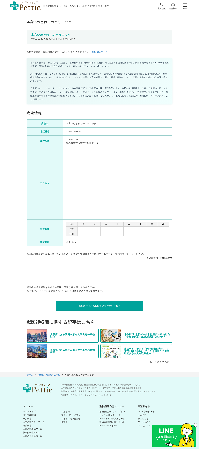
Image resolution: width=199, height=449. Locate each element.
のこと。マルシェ (146, 425)
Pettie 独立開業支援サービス (113, 418)
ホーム (30, 374)
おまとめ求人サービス (110, 415)
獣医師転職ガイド (31, 432)
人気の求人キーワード (33, 422)
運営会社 (65, 422)
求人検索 (161, 8)
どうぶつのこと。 (146, 422)
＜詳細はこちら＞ (99, 52)
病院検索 (173, 8)
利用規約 (65, 411)
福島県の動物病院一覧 (49, 374)
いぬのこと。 (144, 415)
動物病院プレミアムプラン (112, 411)
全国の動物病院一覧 (32, 429)
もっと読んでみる (159, 362)
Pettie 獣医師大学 (146, 411)
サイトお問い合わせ (70, 418)
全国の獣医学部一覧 (32, 436)
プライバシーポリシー (71, 415)
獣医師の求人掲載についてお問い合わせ (99, 306)
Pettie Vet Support (108, 425)
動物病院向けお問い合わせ (112, 422)
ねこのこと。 (144, 418)
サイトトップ (29, 411)
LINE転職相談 (29, 415)
